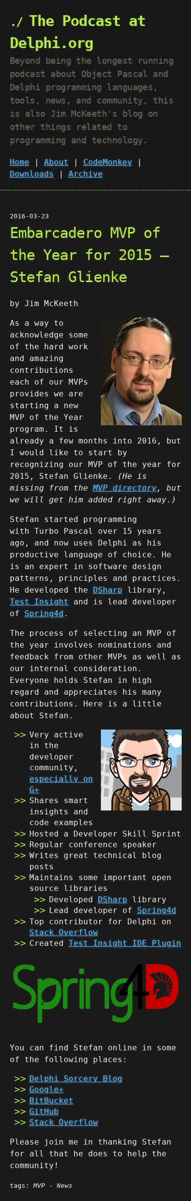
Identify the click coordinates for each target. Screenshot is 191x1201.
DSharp (107, 590)
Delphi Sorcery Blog (75, 1078)
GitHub (44, 1111)
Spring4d (44, 613)
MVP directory (125, 488)
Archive (86, 174)
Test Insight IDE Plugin (125, 943)
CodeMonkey (107, 162)
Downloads (32, 174)
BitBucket (51, 1100)
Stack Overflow (63, 932)
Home (19, 162)
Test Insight (39, 601)
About (56, 162)
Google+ (46, 1089)
